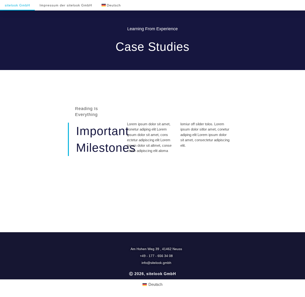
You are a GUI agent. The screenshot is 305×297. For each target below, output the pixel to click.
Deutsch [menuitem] (155, 284)
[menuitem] (111, 5)
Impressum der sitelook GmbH (66, 5)
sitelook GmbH (17, 5)
